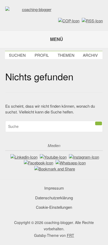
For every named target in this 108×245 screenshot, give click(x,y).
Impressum (54, 188)
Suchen (17, 55)
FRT (70, 235)
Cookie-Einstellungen (54, 207)
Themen (66, 55)
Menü (56, 39)
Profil (42, 55)
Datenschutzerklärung (54, 197)
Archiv (90, 55)
